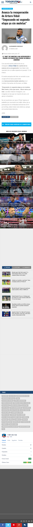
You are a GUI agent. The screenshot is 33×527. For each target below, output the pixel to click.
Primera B (16, 403)
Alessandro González (16, 46)
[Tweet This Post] (8, 525)
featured (4, 396)
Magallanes (13, 424)
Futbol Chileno (25, 403)
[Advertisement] (16, 246)
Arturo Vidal (12, 66)
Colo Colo (12, 396)
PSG (3, 429)
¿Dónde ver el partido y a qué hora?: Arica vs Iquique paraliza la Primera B (21, 281)
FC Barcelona (26, 422)
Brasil (11, 419)
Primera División (7, 403)
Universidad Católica (8, 398)
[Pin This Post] (14, 525)
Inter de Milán (14, 116)
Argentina (5, 410)
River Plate (5, 414)
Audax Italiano (14, 410)
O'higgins (13, 414)
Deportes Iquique (24, 426)
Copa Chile (5, 407)
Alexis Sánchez (25, 410)
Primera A (5, 424)
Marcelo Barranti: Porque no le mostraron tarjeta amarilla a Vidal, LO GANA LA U (21, 289)
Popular (7, 267)
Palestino (25, 405)
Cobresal (25, 417)
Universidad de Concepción (10, 426)
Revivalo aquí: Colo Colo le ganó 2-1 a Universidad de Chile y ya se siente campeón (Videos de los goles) (20, 274)
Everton (24, 419)
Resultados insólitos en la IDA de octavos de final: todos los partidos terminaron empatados (21, 305)
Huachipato (26, 407)
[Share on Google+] (19, 525)
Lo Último (17, 267)
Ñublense (5, 419)
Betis (3, 422)
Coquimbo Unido (16, 417)
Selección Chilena (7, 400)
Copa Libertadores (20, 400)
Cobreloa (18, 419)
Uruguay (9, 422)
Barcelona (16, 422)
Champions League (17, 412)
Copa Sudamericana (16, 407)
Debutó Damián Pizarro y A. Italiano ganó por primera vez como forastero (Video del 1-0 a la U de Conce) (21, 297)
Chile (17, 398)
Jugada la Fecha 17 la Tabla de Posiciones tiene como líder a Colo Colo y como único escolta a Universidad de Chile (21, 313)
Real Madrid (21, 414)
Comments (27, 267)
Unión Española (15, 405)
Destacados (5, 405)
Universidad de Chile (23, 396)
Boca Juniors (6, 417)
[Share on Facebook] (3, 525)
